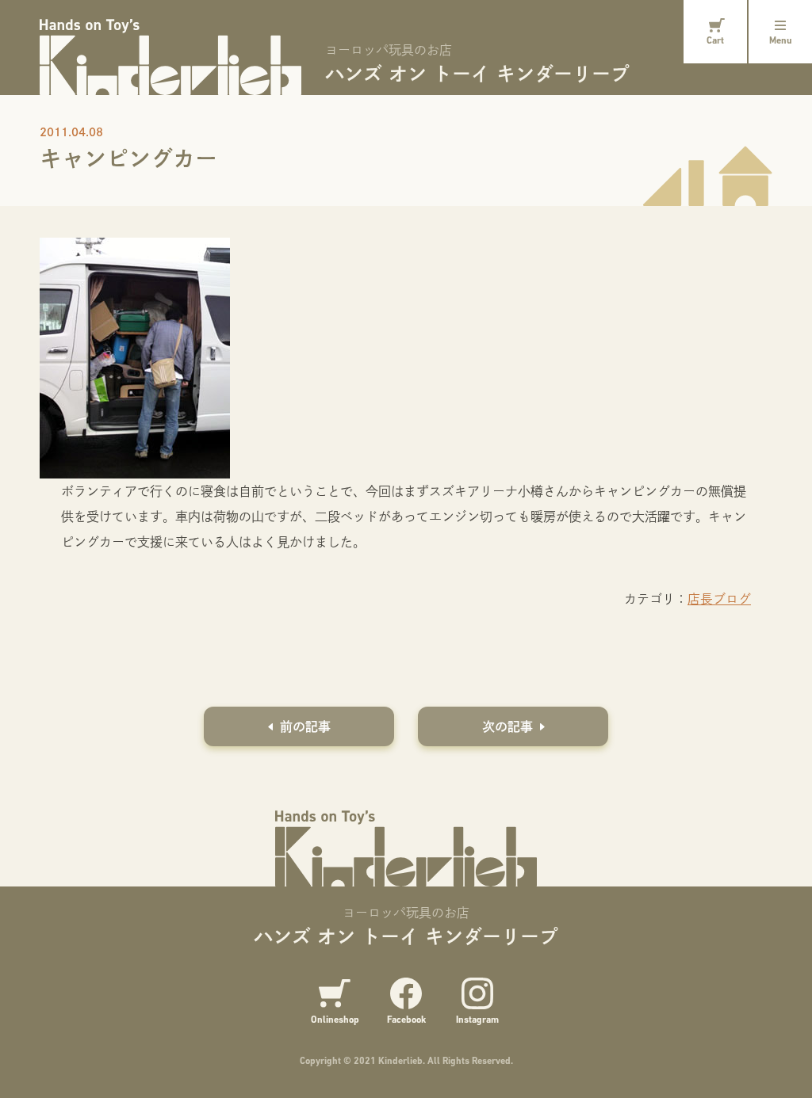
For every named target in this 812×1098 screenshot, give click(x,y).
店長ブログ (719, 598)
